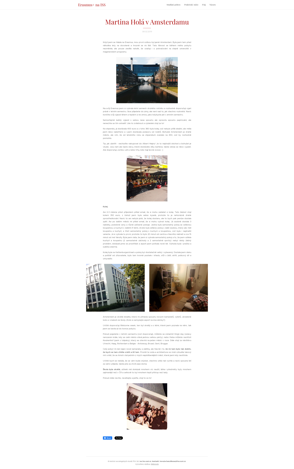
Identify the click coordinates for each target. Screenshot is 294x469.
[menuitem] (174, 5)
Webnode (155, 464)
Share (109, 438)
